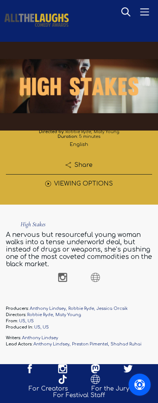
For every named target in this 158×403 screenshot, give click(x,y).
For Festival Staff (79, 395)
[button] (125, 12)
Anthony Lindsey (48, 308)
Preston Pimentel (90, 344)
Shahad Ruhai (126, 344)
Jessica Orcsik (112, 308)
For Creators (48, 388)
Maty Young (106, 131)
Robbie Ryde (78, 131)
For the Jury (110, 388)
